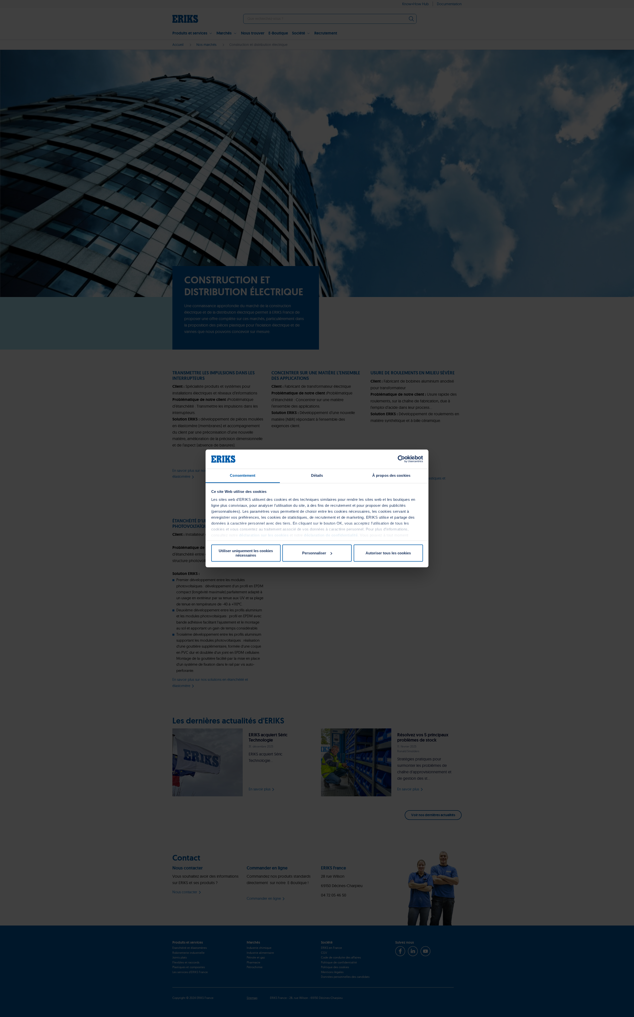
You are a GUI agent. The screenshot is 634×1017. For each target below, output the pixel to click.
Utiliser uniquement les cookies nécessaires (246, 553)
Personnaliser (314, 553)
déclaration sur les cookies (264, 535)
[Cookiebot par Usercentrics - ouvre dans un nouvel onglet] (401, 459)
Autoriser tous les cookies (388, 553)
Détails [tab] (317, 475)
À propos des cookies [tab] (391, 475)
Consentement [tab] (242, 475)
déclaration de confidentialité (331, 535)
